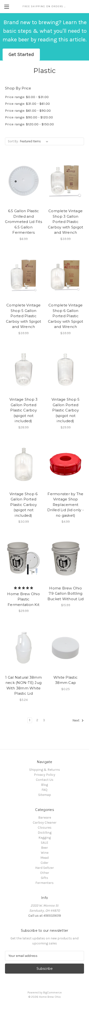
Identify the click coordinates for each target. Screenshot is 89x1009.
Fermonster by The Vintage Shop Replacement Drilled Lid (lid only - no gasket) (65, 505)
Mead (44, 858)
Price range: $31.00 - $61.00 (27, 103)
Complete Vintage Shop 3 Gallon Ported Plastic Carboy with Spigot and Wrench (65, 222)
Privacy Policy (44, 775)
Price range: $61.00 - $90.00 (28, 110)
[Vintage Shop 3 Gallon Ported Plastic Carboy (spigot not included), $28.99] (23, 370)
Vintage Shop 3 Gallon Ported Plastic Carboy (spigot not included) (23, 410)
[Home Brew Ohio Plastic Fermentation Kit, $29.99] (23, 558)
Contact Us (44, 780)
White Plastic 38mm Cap (65, 680)
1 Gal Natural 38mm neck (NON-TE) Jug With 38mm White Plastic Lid (23, 685)
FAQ (44, 790)
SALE (44, 843)
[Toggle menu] (6, 6)
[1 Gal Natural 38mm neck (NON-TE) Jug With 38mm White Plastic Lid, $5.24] (23, 647)
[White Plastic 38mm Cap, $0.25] (65, 647)
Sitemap (44, 795)
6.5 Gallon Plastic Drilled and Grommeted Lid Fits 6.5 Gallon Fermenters (23, 222)
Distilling (45, 833)
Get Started (21, 54)
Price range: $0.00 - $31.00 (27, 97)
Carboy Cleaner (44, 823)
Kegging (44, 838)
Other (44, 873)
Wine (44, 853)
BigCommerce (52, 992)
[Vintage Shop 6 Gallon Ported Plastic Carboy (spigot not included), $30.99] (23, 464)
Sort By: (13, 141)
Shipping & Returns (44, 770)
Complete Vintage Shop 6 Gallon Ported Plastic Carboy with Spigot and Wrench (65, 316)
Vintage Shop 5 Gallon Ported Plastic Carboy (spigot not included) (66, 410)
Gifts (44, 878)
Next (76, 720)
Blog (44, 785)
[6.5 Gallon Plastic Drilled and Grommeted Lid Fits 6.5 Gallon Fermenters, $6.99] (23, 181)
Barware (44, 817)
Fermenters (44, 883)
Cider (44, 863)
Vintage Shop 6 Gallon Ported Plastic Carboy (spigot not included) (23, 505)
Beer (44, 848)
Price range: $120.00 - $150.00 (29, 124)
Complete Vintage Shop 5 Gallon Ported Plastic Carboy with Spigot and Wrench (23, 316)
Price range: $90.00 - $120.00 (29, 117)
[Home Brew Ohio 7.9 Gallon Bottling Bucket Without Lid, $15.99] (65, 558)
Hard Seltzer (44, 868)
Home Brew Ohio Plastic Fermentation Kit (23, 599)
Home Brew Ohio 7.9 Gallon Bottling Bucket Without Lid (65, 593)
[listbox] (35, 141)
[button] (21, 55)
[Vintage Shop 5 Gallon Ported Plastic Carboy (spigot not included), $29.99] (65, 370)
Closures (45, 828)
